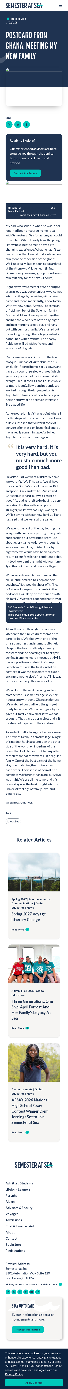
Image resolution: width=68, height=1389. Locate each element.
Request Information (28, 1329)
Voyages (12, 1214)
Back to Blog (18, 18)
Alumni (10, 1202)
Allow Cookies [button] (34, 1382)
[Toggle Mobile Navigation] (60, 5)
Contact (11, 1238)
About (10, 1232)
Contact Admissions (25, 173)
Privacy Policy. (14, 1374)
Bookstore (13, 1244)
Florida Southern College (36, 207)
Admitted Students (19, 1183)
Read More (18, 929)
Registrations (15, 1251)
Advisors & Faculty (19, 1208)
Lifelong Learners (18, 1189)
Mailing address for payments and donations (31, 1284)
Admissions (14, 1220)
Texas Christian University (39, 610)
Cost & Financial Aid (20, 1226)
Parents (11, 1195)
